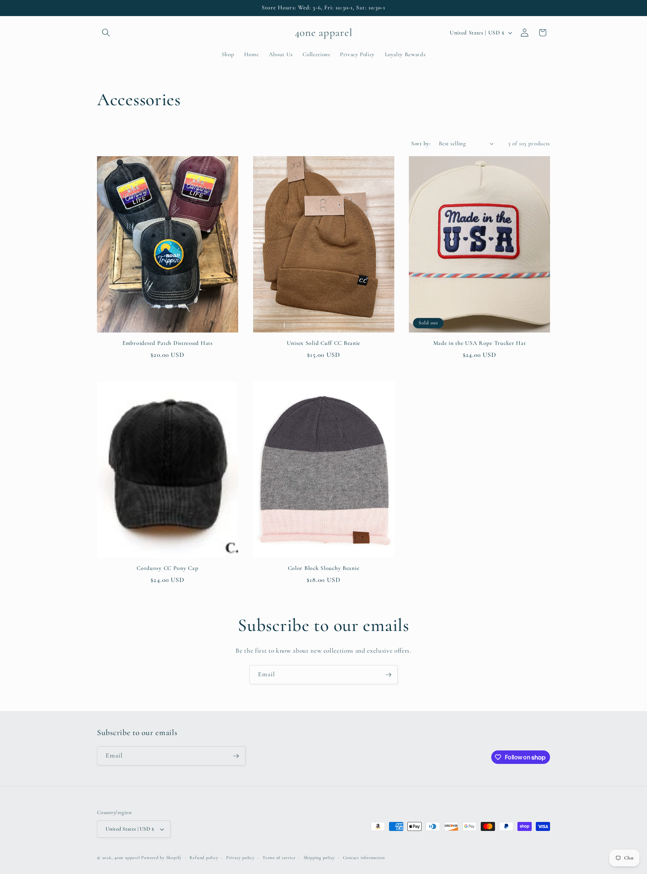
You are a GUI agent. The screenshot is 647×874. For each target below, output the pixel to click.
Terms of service (278, 857)
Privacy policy (240, 857)
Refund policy (203, 857)
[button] (106, 33)
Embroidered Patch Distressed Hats (167, 343)
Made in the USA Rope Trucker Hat (479, 343)
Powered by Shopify (161, 857)
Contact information (364, 857)
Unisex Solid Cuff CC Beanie (323, 343)
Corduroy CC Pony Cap (167, 568)
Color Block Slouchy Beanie (323, 568)
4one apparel (127, 857)
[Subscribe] (388, 675)
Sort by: (421, 143)
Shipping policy (319, 857)
